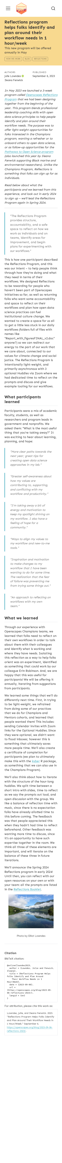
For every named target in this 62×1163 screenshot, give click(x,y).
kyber (36, 761)
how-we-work (13, 59)
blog (27, 59)
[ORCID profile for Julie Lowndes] (23, 76)
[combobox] (53, 8)
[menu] (8, 8)
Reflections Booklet (27, 889)
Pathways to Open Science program (28, 151)
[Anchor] (22, 401)
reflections (40, 59)
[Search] (53, 8)
